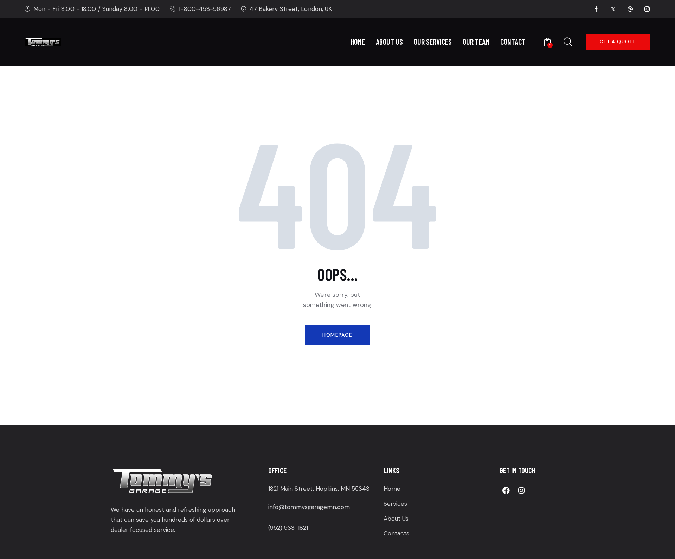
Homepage (337, 335)
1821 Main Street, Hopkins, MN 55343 (318, 488)
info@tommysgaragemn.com (309, 507)
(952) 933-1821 (288, 528)
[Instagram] (521, 490)
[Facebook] (506, 490)
